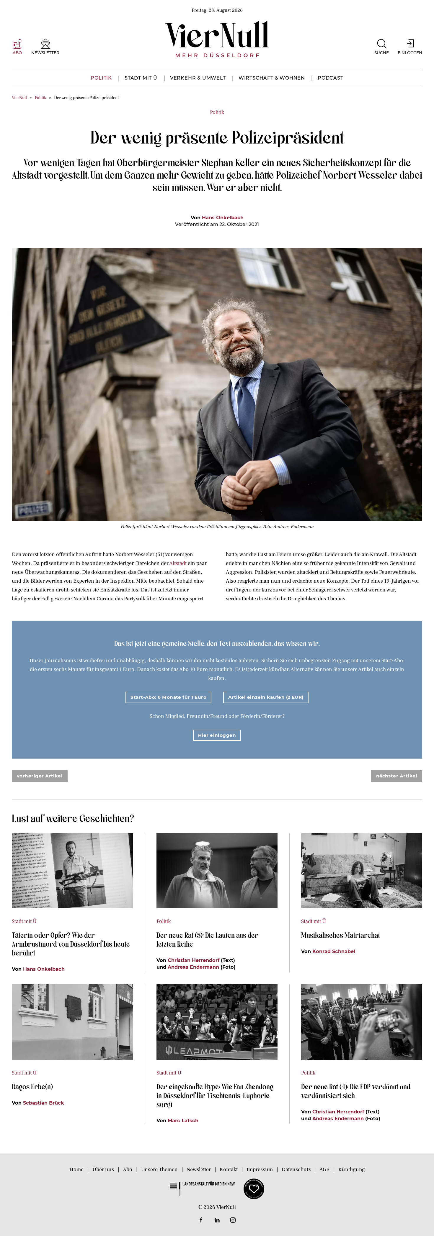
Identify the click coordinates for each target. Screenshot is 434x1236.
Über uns (103, 1169)
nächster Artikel (396, 776)
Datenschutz (296, 1169)
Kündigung (351, 1169)
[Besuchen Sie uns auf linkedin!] (217, 1220)
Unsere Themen (159, 1169)
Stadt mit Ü (141, 78)
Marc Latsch (183, 1120)
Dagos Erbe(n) (32, 1086)
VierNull (19, 97)
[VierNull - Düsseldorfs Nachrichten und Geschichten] (217, 39)
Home (76, 1169)
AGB (324, 1169)
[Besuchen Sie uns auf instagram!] (233, 1220)
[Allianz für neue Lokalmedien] (254, 1188)
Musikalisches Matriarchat (340, 934)
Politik (101, 78)
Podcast (330, 78)
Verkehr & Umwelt (198, 78)
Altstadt (178, 563)
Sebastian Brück (43, 1103)
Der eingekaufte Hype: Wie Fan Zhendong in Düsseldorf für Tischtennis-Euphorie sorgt (214, 1095)
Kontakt (229, 1169)
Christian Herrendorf (193, 960)
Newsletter (199, 1169)
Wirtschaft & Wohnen (272, 78)
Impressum (260, 1169)
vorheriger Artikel (40, 776)
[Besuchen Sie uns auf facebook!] (201, 1220)
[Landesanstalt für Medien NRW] (202, 1188)
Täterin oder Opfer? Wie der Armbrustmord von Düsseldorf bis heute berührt (71, 943)
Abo (127, 1169)
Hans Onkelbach (223, 217)
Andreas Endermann (193, 967)
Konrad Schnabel (333, 951)
